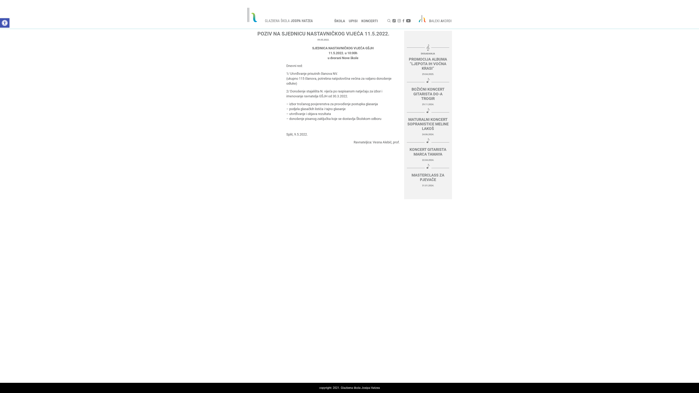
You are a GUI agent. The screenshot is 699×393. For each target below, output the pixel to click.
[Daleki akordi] (433, 18)
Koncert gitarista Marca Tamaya (428, 151)
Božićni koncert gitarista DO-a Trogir (428, 94)
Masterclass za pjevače (428, 177)
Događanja (428, 53)
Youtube (408, 20)
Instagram (399, 20)
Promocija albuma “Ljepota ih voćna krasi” (428, 64)
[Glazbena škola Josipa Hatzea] (280, 15)
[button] (4, 23)
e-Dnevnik (394, 20)
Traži (389, 20)
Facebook (403, 20)
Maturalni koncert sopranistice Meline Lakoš (428, 124)
